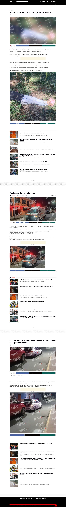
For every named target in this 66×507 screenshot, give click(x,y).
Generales (22, 195)
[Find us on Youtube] (36, 1)
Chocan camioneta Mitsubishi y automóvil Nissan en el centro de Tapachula (33, 169)
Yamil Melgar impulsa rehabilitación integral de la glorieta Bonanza (31, 301)
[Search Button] (27, 1)
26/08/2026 (21, 141)
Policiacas (12, 10)
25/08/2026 (21, 170)
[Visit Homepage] (12, 1)
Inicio (10, 10)
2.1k (24, 141)
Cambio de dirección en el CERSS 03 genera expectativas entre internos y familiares (35, 146)
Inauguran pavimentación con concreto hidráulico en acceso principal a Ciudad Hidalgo (35, 279)
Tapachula (27, 195)
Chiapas (20, 195)
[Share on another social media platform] (55, 45)
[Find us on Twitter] (35, 1)
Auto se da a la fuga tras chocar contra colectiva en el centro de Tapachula (33, 161)
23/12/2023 (17, 195)
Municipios (25, 195)
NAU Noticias (13, 195)
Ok (55, 505)
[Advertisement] (33, 7)
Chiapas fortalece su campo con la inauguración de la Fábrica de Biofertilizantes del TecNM (36, 309)
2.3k (24, 170)
